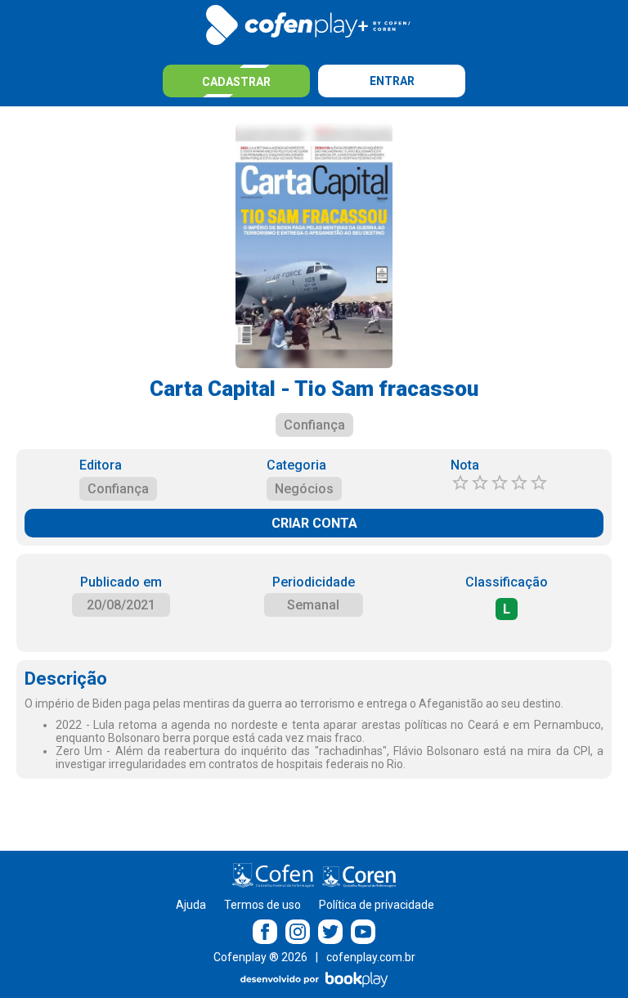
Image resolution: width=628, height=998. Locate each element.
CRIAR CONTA (314, 523)
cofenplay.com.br (370, 957)
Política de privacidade (376, 904)
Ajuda (191, 904)
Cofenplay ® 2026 (260, 957)
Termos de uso (262, 904)
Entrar (392, 81)
